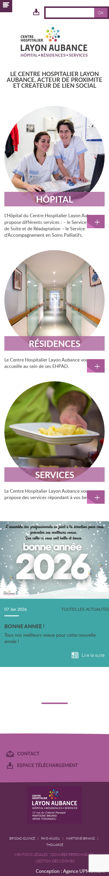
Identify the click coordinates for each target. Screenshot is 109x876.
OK (101, 12)
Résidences (54, 343)
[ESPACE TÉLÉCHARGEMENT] (36, 12)
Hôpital (54, 199)
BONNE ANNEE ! (24, 626)
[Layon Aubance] (55, 43)
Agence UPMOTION (84, 871)
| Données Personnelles (72, 854)
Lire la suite (93, 655)
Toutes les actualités (85, 609)
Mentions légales (32, 854)
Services (54, 474)
